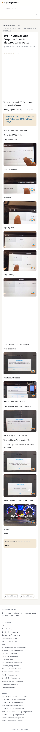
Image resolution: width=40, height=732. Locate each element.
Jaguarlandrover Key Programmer (14, 647)
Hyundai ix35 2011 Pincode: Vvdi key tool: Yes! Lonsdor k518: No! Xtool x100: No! (20, 119)
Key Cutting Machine (9, 653)
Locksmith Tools (7, 660)
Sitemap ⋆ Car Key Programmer (13, 718)
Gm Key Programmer (9, 641)
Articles (4, 626)
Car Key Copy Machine (10, 632)
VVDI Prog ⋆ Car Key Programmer (14, 699)
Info (18, 25)
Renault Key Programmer (11, 678)
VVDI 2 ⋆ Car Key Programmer (12, 706)
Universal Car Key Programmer (13, 681)
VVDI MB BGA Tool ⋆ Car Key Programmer (17, 712)
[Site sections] (36, 14)
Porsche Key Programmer (11, 672)
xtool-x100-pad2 (28, 596)
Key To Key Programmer (10, 656)
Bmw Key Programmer (10, 629)
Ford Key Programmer (10, 638)
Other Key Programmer (10, 666)
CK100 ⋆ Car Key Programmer (12, 702)
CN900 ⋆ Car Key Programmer (12, 721)
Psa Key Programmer (9, 675)
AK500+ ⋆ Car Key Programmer (13, 715)
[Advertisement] (20, 77)
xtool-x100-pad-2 (12, 596)
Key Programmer (11, 2)
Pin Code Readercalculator (11, 669)
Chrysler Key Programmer (11, 635)
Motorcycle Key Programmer (12, 663)
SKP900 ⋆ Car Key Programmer (13, 709)
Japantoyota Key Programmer (12, 650)
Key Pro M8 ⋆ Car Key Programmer (14, 696)
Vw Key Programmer (9, 687)
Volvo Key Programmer (10, 684)
